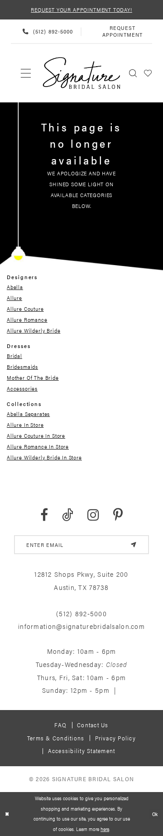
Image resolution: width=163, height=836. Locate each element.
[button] (147, 73)
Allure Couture (25, 308)
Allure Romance (27, 319)
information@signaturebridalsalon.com (81, 626)
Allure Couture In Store (36, 435)
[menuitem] (26, 73)
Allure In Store (25, 424)
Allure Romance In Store (38, 446)
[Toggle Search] (132, 73)
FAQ (60, 724)
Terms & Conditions (55, 738)
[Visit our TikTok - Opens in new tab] (67, 515)
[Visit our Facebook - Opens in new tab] (44, 515)
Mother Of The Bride (33, 377)
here (105, 829)
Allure (14, 297)
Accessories (22, 388)
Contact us (92, 724)
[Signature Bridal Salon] (81, 73)
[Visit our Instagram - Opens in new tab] (93, 515)
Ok (155, 814)
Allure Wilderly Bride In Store (44, 457)
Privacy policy (115, 738)
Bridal (14, 355)
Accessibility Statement (81, 750)
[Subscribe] (133, 544)
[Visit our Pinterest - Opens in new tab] (118, 515)
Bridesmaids (22, 366)
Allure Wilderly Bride (33, 330)
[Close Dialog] (7, 814)
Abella (15, 286)
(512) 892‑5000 (81, 614)
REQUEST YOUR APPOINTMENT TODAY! (81, 9)
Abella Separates (28, 413)
